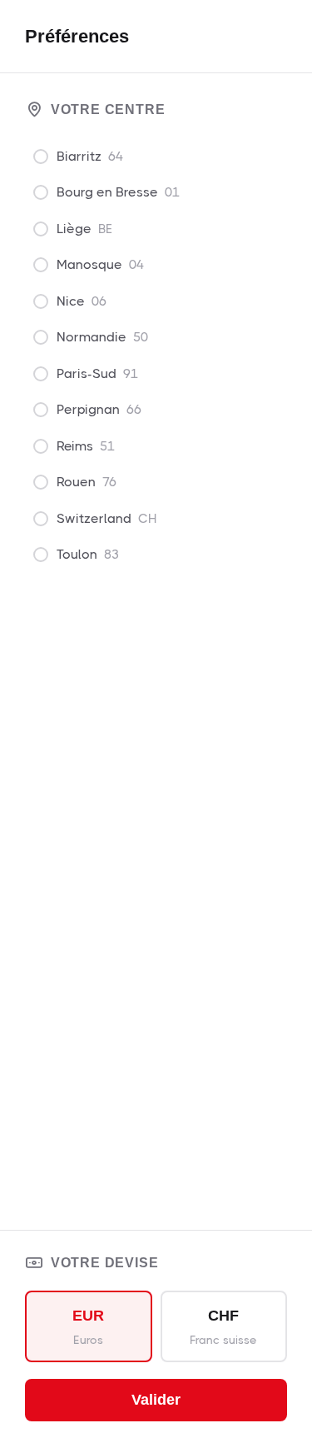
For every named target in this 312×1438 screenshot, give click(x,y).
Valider (156, 1399)
